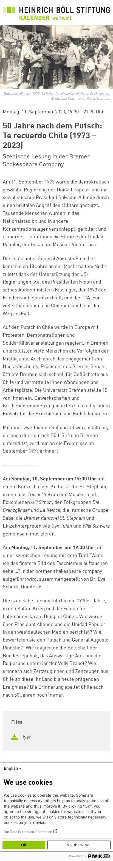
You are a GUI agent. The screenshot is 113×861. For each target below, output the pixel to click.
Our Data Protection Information (28, 832)
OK (24, 844)
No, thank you (79, 844)
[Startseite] (56, 13)
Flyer (25, 737)
